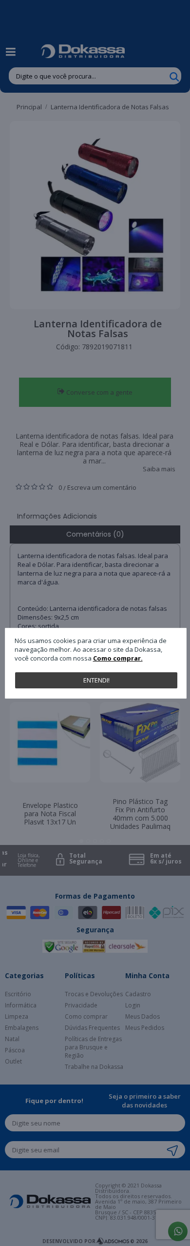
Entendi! (96, 680)
